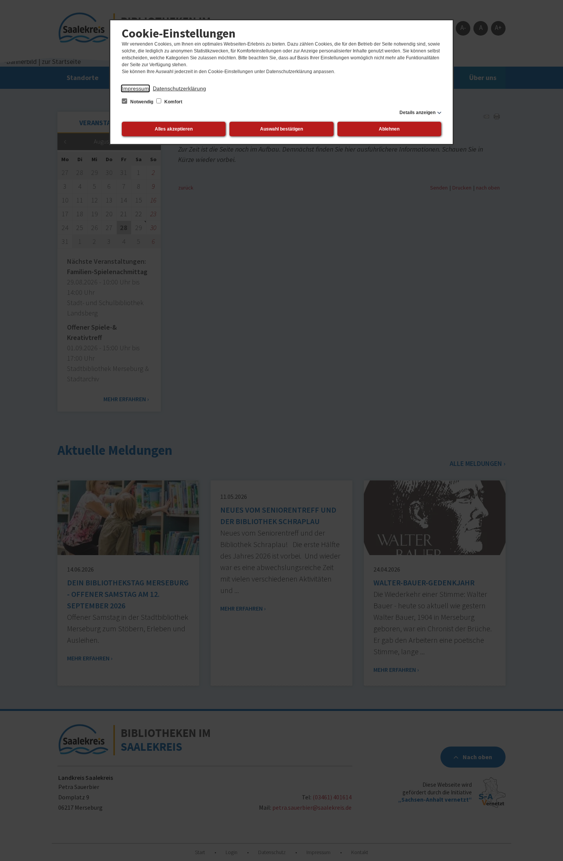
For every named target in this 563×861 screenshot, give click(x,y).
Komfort (172, 102)
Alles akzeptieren (174, 129)
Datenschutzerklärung (179, 88)
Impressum (135, 88)
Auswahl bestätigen (281, 129)
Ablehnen (389, 129)
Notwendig (141, 102)
